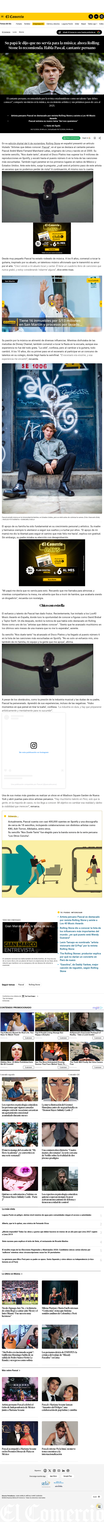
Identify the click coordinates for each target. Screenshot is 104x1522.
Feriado (19, 24)
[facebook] (45, 1470)
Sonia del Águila (53, 126)
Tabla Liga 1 (92, 24)
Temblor (27, 24)
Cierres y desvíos (53, 24)
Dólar (77, 24)
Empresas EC (38, 24)
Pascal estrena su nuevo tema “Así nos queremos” (53, 121)
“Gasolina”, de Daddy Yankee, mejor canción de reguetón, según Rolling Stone (79, 968)
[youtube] (58, 1470)
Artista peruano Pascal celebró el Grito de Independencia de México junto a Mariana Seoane (18, 1407)
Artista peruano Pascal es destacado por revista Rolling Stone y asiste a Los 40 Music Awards (53, 117)
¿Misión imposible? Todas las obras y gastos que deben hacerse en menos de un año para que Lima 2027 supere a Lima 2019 (49, 1233)
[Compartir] (100, 138)
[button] (30, 937)
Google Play (68, 1476)
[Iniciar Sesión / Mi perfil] (101, 16)
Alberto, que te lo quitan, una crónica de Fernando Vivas (25, 1223)
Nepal (83, 24)
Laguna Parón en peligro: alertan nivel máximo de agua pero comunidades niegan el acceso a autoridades (46, 1215)
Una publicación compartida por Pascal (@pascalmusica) (34, 784)
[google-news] (68, 1470)
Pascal (21, 985)
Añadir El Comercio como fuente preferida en (79, 32)
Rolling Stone (34, 985)
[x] (49, 1470)
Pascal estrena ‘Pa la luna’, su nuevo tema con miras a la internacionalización (58, 1451)
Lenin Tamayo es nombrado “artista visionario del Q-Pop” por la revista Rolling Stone (79, 945)
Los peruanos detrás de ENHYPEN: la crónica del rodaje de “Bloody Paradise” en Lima (59, 1355)
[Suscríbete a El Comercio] (96, 16)
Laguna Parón (67, 24)
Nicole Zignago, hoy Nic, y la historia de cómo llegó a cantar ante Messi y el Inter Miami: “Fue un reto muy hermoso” (20, 1312)
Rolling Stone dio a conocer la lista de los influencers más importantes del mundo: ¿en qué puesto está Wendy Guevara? (80, 933)
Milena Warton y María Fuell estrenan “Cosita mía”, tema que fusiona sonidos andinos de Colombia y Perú (60, 1311)
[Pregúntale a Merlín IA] (99, 1506)
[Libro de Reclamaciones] (59, 1484)
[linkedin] (63, 1470)
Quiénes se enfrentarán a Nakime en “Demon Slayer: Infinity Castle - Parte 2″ (20, 1197)
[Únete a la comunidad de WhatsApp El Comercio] (71, 138)
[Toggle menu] (2, 16)
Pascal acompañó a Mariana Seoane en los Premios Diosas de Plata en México (19, 1451)
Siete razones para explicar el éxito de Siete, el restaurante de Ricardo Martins (35, 1241)
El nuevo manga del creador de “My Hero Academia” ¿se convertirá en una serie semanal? (19, 1153)
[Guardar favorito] (94, 138)
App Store (53, 1476)
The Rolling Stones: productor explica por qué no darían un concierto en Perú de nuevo (80, 957)
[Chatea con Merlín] (91, 16)
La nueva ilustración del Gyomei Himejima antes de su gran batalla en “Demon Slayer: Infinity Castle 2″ (59, 1107)
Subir (95, 1497)
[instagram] (54, 1470)
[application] (30, 937)
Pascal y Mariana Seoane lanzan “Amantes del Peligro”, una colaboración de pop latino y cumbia (59, 1407)
